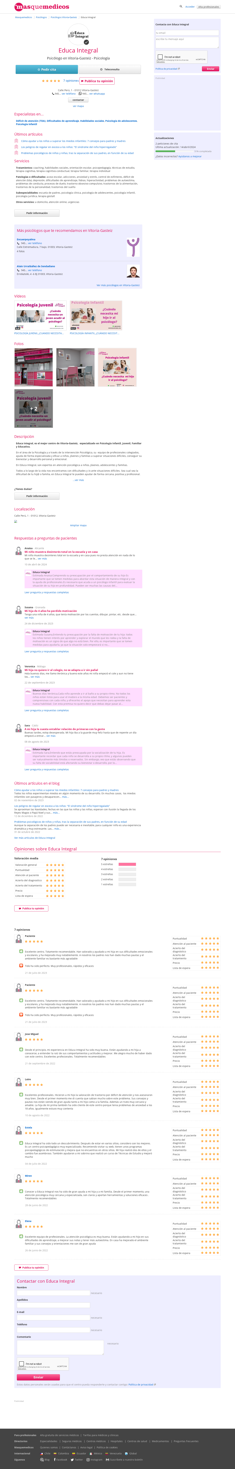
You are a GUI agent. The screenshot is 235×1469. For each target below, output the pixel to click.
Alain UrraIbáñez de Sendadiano (36, 266)
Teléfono (22, 1324)
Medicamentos (160, 1441)
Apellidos (22, 1299)
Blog (47, 1459)
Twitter (79, 1459)
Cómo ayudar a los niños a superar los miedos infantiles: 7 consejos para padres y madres (73, 141)
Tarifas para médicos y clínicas (101, 1435)
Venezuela (116, 1453)
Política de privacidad (166, 68)
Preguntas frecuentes (186, 1441)
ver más (42, 558)
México (98, 1453)
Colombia (63, 1453)
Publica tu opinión (99, 81)
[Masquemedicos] (41, 10)
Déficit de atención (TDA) (31, 120)
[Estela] (18, 1134)
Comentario (24, 1336)
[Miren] (18, 1182)
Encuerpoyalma (26, 239)
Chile (47, 1453)
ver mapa (78, 106)
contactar (78, 99)
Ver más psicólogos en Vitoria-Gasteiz (118, 285)
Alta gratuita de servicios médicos (59, 1435)
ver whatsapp (97, 93)
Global (133, 1453)
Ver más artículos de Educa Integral (34, 837)
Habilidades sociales (92, 120)
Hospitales (117, 1441)
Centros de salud (137, 1441)
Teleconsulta (111, 69)
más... (65, 796)
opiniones (71, 81)
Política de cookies (107, 1447)
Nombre (22, 1287)
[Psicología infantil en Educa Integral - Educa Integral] (117, 367)
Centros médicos (96, 1441)
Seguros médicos (72, 1441)
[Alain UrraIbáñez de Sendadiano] (133, 276)
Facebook (61, 1459)
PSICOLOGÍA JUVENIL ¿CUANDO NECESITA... (39, 333)
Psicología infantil (26, 124)
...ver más (78, 480)
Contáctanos (69, 1447)
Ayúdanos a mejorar (190, 156)
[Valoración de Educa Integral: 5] (52, 80)
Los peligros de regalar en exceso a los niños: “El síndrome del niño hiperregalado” (69, 147)
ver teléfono (69, 93)
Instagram (96, 1459)
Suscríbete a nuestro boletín (126, 1459)
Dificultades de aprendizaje (63, 120)
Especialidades (48, 1441)
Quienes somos (49, 1447)
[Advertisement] (187, 105)
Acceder (190, 6)
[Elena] (18, 1227)
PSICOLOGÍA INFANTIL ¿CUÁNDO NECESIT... (94, 333)
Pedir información (37, 213)
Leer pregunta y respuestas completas (47, 592)
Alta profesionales (208, 6)
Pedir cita (48, 69)
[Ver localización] (78, 521)
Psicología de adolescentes (121, 120)
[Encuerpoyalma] (133, 256)
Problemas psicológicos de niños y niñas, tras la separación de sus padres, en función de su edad (77, 153)
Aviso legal (86, 1447)
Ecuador (81, 1453)
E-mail (20, 1312)
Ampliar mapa (78, 525)
